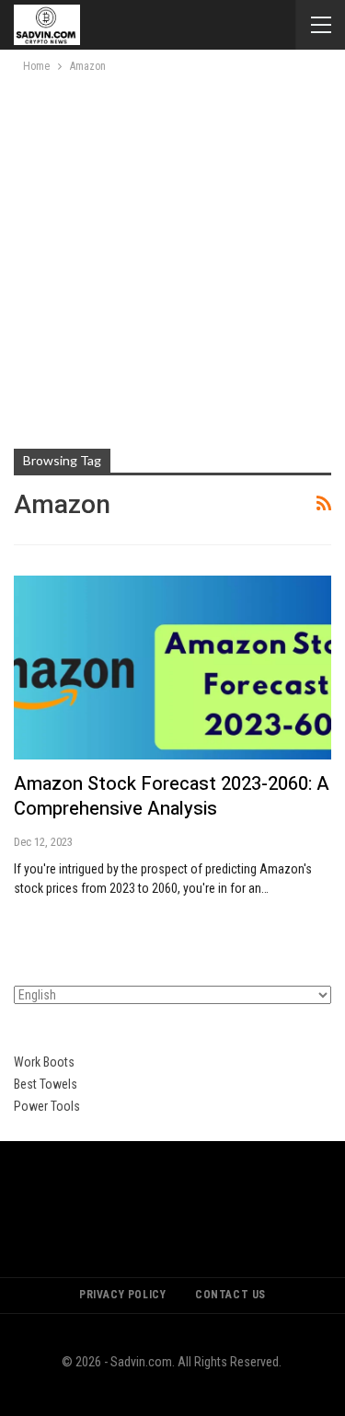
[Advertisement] (172, 258)
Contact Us (230, 1294)
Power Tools (47, 1106)
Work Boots (44, 1062)
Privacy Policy (122, 1294)
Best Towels (45, 1084)
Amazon (48, 784)
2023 (241, 784)
